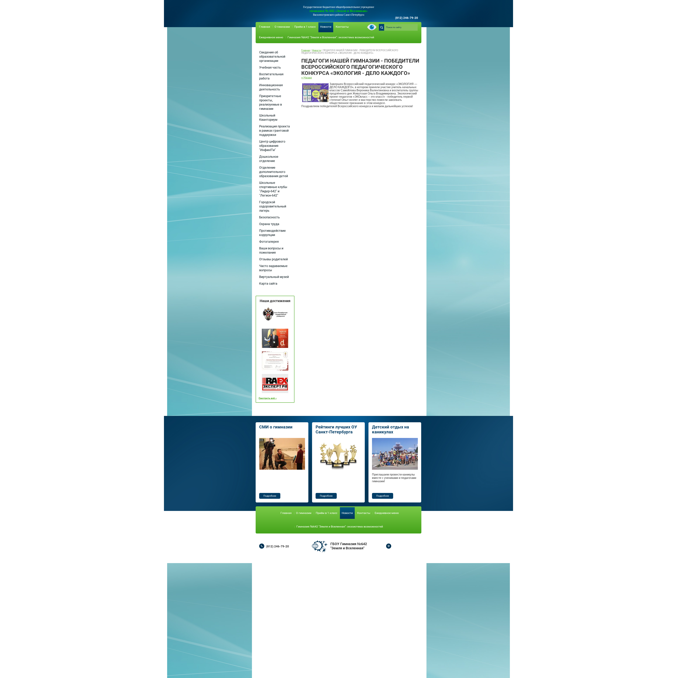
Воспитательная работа (271, 76)
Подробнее (269, 495)
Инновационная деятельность (271, 87)
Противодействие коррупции (272, 233)
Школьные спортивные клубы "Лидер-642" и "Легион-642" (273, 189)
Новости (325, 26)
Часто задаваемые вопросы (273, 268)
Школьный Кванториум (268, 117)
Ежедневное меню (271, 37)
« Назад (306, 77)
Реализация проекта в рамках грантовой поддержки (274, 130)
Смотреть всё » (268, 398)
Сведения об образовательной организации (272, 56)
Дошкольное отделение (268, 159)
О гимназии (282, 26)
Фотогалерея (269, 241)
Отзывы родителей (273, 259)
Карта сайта (268, 283)
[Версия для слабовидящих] (372, 27)
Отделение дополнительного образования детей (273, 172)
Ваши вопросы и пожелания (271, 250)
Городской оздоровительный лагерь (272, 206)
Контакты (342, 26)
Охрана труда (269, 224)
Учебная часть (270, 67)
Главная (264, 26)
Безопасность (269, 217)
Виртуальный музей (274, 277)
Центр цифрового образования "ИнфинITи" (272, 146)
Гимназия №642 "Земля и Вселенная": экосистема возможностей (331, 37)
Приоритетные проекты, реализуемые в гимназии (270, 102)
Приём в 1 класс (305, 26)
